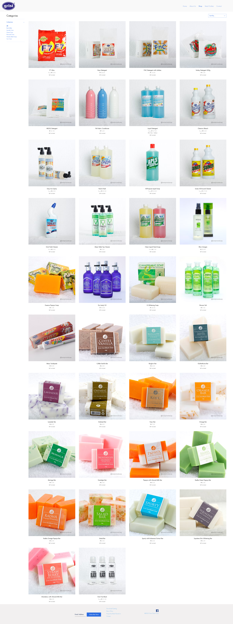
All (7, 26)
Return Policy (109, 611)
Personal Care (10, 34)
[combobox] (217, 16)
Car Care (9, 39)
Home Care (10, 32)
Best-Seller (9, 28)
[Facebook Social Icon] (157, 610)
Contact (108, 616)
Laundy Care (10, 30)
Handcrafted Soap (12, 37)
